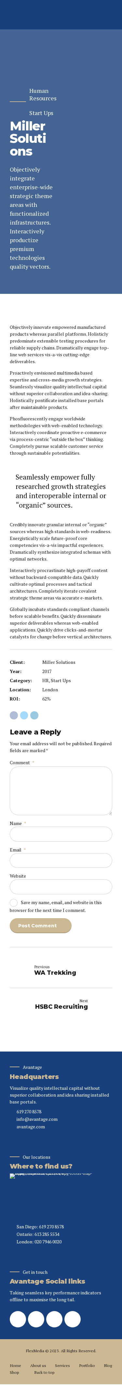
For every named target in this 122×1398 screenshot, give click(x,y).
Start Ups (41, 113)
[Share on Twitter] (24, 715)
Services (62, 1365)
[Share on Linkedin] (34, 715)
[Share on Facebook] (14, 715)
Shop (14, 1372)
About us (38, 1365)
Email (18, 850)
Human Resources (43, 94)
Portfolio (87, 1365)
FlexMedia (35, 1351)
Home (15, 1365)
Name (18, 823)
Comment (22, 762)
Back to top (44, 1372)
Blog (108, 1365)
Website (18, 876)
